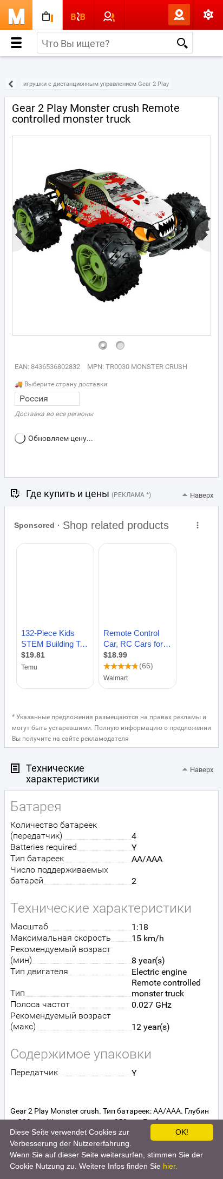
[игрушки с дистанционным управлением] (11, 84)
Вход (161, 14)
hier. (170, 1166)
